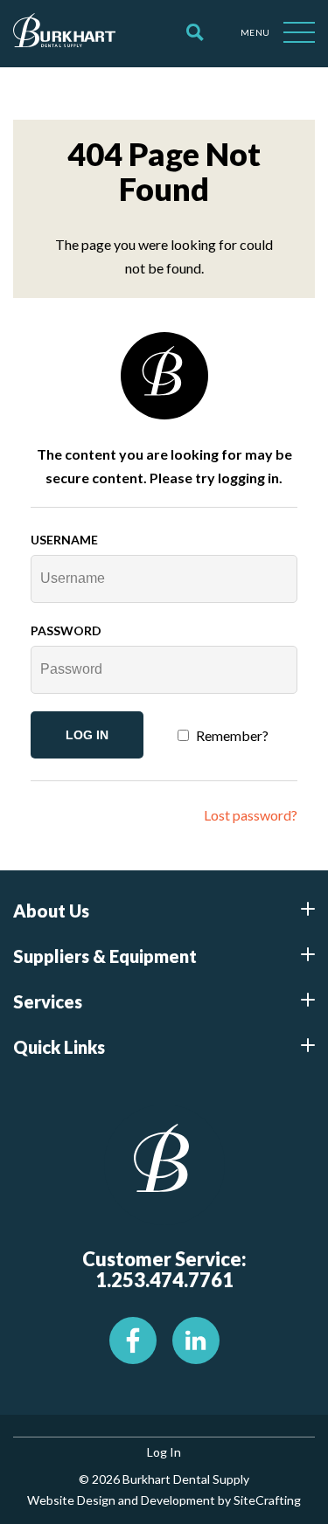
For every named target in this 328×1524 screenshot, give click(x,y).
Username (64, 539)
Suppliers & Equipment (105, 956)
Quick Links (59, 1046)
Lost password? (250, 815)
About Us (51, 910)
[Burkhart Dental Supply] (64, 33)
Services (47, 1001)
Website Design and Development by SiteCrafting (164, 1500)
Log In (164, 1451)
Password (66, 630)
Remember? (232, 735)
